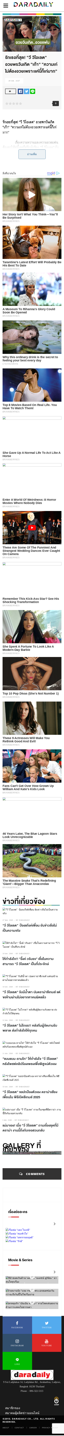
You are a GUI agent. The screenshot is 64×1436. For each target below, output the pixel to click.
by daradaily (23, 920)
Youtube (46, 1345)
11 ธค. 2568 (8, 1053)
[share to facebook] (20, 91)
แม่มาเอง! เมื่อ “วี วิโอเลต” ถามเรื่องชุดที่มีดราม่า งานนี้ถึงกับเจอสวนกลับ (30, 1128)
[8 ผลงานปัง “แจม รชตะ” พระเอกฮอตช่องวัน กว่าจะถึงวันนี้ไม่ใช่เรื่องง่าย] (32, 1289)
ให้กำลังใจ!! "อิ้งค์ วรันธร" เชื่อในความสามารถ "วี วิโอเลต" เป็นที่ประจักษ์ (28, 961)
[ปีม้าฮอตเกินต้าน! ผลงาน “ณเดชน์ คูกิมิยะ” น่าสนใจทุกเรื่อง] (32, 1276)
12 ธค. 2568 (8, 1020)
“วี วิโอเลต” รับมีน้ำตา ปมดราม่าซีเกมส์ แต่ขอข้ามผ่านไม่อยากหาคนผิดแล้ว (31, 994)
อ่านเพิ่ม (32, 154)
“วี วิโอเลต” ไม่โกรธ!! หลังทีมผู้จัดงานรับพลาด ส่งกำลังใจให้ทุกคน (30, 1028)
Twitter (47, 1328)
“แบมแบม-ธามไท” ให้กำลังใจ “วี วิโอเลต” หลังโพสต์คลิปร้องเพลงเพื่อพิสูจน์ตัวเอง (30, 1061)
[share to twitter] (26, 91)
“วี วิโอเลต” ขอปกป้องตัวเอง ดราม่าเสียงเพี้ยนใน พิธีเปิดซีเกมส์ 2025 (30, 1094)
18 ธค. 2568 (8, 953)
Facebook (17, 1328)
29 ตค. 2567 (14, 81)
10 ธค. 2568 (8, 1087)
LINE (17, 1364)
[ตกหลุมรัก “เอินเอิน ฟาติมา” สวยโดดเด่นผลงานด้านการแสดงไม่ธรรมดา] (32, 1302)
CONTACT (19, 1427)
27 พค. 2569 (8, 920)
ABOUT (6, 1427)
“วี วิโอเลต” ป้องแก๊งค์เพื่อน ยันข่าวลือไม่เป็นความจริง (30, 928)
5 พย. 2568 (7, 1120)
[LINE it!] (32, 91)
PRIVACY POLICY (50, 1427)
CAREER (33, 1427)
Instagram (17, 1345)
